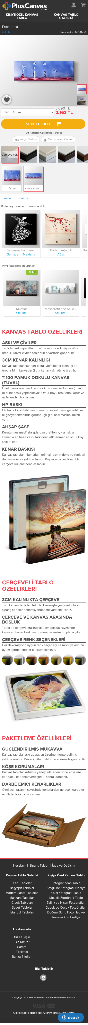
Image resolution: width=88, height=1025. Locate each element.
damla (23, 198)
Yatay (12, 188)
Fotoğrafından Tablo (66, 883)
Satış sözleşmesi (31, 1012)
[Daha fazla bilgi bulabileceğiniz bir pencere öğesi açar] (71, 1018)
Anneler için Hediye (66, 917)
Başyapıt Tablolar (22, 888)
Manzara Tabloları (22, 897)
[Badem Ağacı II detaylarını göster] (61, 229)
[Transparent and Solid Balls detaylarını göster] (60, 288)
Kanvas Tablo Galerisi (66, 16)
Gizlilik (16, 1012)
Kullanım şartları (51, 1012)
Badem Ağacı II (61, 250)
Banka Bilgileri (22, 956)
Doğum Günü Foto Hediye (66, 912)
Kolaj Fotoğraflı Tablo (66, 893)
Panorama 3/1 (34, 188)
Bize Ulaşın (22, 937)
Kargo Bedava (28, 139)
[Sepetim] (83, 4)
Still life (6, 31)
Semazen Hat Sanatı (21, 250)
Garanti (22, 947)
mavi (7, 198)
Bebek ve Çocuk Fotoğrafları (66, 907)
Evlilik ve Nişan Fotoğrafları (66, 902)
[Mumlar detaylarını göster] (21, 288)
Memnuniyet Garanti (60, 139)
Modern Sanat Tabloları (22, 893)
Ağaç (61, 254)
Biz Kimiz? (22, 942)
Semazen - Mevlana (21, 254)
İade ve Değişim (63, 865)
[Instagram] (44, 977)
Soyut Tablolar (22, 907)
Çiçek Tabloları (22, 902)
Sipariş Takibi (38, 865)
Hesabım (19, 865)
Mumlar (21, 309)
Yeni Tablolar (22, 883)
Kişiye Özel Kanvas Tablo (22, 16)
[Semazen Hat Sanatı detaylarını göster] (21, 229)
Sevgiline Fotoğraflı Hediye (66, 888)
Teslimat (22, 951)
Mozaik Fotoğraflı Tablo (66, 897)
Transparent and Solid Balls (62, 309)
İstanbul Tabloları (22, 912)
